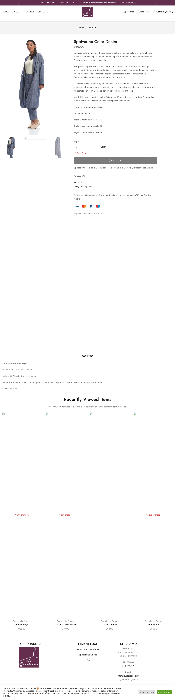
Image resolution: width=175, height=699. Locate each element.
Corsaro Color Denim (65, 624)
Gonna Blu (153, 624)
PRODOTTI (17, 11)
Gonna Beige (21, 624)
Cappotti (91, 27)
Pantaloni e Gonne (21, 621)
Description (87, 356)
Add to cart (116, 160)
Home (81, 27)
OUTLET (30, 11)
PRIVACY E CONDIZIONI (88, 649)
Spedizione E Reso (88, 654)
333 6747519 (128, 666)
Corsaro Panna (109, 624)
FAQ (88, 659)
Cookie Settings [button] (147, 692)
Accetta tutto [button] (164, 692)
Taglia (77, 141)
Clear (103, 146)
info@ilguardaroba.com (128, 676)
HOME (5, 11)
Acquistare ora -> (128, 3)
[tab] (87, 356)
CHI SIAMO (43, 11)
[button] (18, 3)
